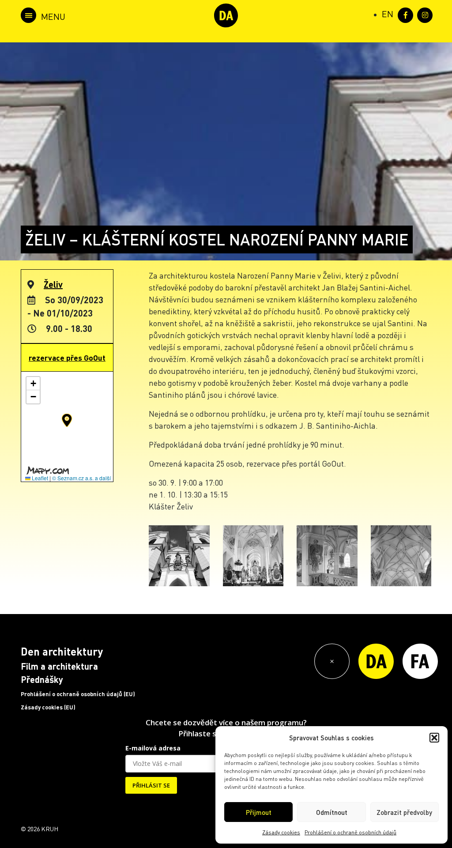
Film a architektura (59, 666)
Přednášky (42, 679)
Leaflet (39, 478)
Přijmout (258, 812)
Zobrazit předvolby (404, 812)
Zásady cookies (281, 832)
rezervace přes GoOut (67, 357)
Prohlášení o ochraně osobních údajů (350, 832)
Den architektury (62, 651)
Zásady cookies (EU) (48, 707)
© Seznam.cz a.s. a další (81, 478)
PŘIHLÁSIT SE (151, 785)
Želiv (53, 284)
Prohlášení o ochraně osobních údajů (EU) (78, 693)
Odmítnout (331, 812)
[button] (434, 737)
